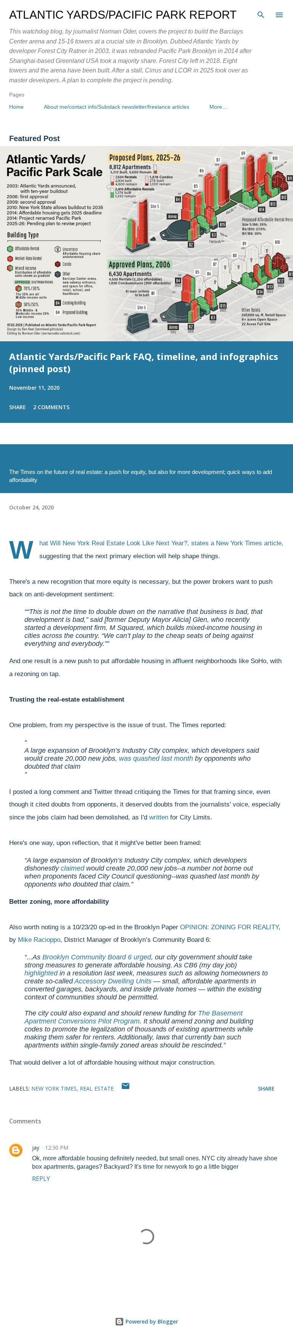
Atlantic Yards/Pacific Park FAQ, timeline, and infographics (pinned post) (143, 362)
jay (35, 1147)
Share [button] (17, 407)
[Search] (261, 13)
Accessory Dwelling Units (112, 981)
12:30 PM (56, 1147)
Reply (41, 1178)
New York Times (54, 1088)
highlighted (41, 973)
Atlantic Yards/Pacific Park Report (123, 14)
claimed (72, 868)
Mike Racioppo (39, 939)
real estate (97, 1088)
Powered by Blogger (151, 1321)
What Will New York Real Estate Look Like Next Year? (113, 543)
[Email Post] (125, 1088)
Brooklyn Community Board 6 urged (96, 957)
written (158, 817)
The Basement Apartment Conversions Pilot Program (133, 1017)
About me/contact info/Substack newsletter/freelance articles (116, 107)
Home (16, 107)
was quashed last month (156, 758)
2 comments (51, 407)
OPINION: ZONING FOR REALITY (229, 927)
